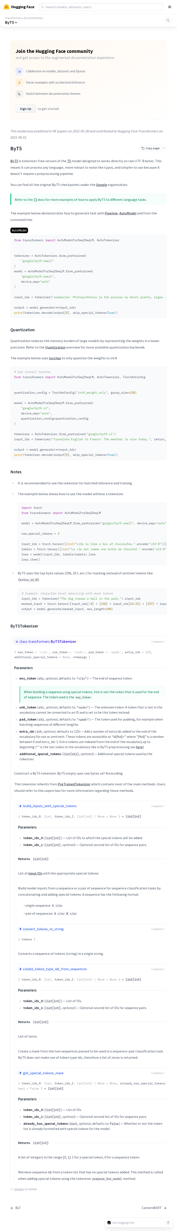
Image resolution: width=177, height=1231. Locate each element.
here (139, 747)
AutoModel (127, 213)
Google (101, 184)
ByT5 (14, 160)
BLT (15, 1208)
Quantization (55, 347)
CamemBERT (154, 1208)
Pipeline (111, 213)
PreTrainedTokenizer (74, 784)
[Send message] (168, 1222)
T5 (69, 160)
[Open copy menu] (164, 148)
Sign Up (25, 108)
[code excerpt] (161, 239)
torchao (55, 358)
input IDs (35, 873)
